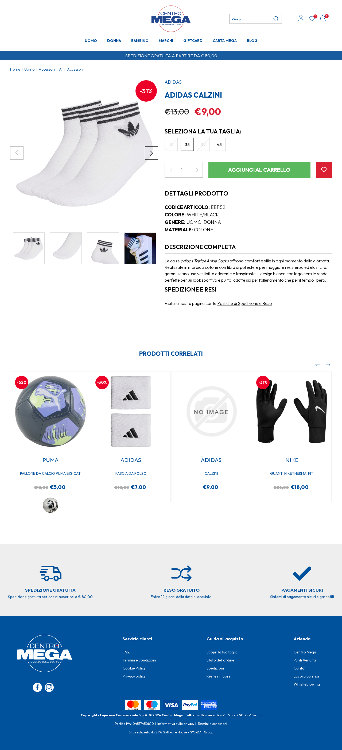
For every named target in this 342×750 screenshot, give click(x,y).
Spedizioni (215, 668)
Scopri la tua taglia (222, 652)
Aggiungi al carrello (259, 169)
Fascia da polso (130, 473)
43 (219, 144)
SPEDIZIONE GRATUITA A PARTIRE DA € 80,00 (171, 55)
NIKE (291, 459)
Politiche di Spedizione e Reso (244, 303)
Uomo (91, 40)
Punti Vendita (305, 660)
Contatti (301, 668)
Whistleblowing (307, 684)
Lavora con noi (306, 676)
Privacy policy (134, 676)
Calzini (211, 473)
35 (187, 144)
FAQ (126, 652)
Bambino (140, 40)
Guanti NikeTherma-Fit (291, 473)
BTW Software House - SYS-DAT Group (184, 732)
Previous (17, 153)
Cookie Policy (134, 668)
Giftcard (193, 40)
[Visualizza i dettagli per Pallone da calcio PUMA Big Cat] (50, 411)
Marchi (166, 40)
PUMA (50, 459)
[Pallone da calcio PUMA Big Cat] (50, 505)
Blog (252, 40)
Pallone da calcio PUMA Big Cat (50, 473)
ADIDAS (173, 82)
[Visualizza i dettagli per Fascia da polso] (130, 411)
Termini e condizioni (139, 660)
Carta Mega (225, 40)
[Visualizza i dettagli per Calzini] (211, 411)
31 (171, 144)
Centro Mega (305, 652)
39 (203, 144)
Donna (114, 40)
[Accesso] (300, 19)
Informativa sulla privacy (175, 724)
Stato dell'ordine (220, 660)
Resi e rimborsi (219, 676)
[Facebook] (37, 687)
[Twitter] (49, 687)
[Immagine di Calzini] (84, 153)
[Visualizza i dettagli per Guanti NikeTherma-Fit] (291, 411)
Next (151, 153)
